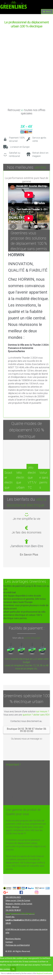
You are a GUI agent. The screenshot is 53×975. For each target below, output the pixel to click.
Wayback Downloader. (44, 973)
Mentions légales (13, 938)
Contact (9, 942)
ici (22, 110)
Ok (13, 969)
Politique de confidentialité (18, 945)
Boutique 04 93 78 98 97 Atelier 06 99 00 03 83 (26, 730)
